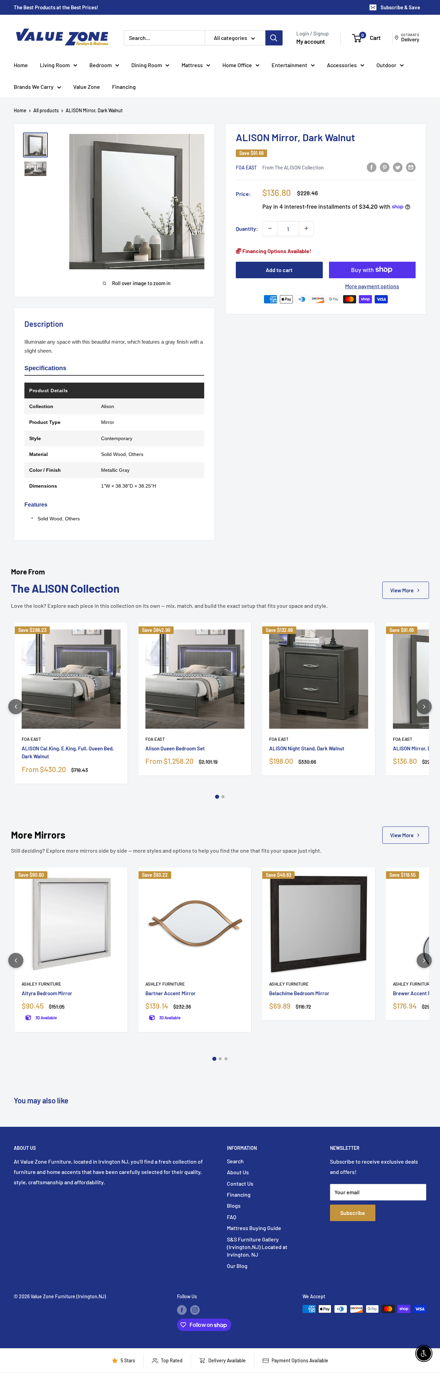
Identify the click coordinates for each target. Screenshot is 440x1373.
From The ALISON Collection (293, 167)
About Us (238, 1172)
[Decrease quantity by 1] (270, 228)
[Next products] (424, 706)
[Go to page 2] (222, 796)
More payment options (372, 285)
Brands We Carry (34, 86)
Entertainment (289, 65)
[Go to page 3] (226, 1058)
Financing (124, 86)
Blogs (234, 1205)
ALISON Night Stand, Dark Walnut (306, 748)
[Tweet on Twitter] (398, 167)
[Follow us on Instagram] (195, 1309)
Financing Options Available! (276, 250)
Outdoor (386, 65)
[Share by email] (411, 167)
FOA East (246, 167)
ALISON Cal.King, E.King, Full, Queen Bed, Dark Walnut (68, 752)
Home (21, 65)
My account (310, 41)
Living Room (55, 65)
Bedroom (100, 65)
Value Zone (86, 86)
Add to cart (279, 269)
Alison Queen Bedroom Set (175, 748)
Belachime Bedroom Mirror (299, 993)
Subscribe (352, 1212)
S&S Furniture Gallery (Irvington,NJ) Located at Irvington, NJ (257, 1247)
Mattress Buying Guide (254, 1228)
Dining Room (146, 65)
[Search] (274, 37)
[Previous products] (15, 706)
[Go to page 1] (217, 796)
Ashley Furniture (41, 984)
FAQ (231, 1217)
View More (402, 590)
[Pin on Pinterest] (384, 167)
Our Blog (237, 1265)
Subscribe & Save (400, 7)
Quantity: (247, 228)
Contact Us (240, 1183)
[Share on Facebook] (371, 167)
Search (235, 1161)
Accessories (342, 65)
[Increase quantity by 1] (306, 228)
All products (46, 110)
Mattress (192, 65)
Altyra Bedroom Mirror (47, 993)
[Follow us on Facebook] (182, 1309)
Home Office (237, 65)
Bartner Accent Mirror (170, 993)
